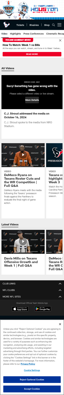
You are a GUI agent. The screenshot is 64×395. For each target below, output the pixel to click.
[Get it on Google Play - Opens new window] (43, 310)
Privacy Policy (28, 364)
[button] (32, 100)
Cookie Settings (32, 370)
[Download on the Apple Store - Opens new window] (20, 309)
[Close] (60, 40)
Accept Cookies (32, 389)
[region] (32, 357)
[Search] (53, 25)
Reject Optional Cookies (32, 379)
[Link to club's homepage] (7, 23)
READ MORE (32, 54)
